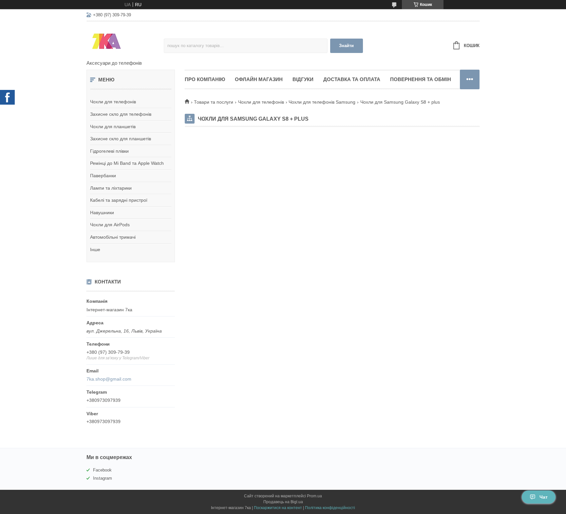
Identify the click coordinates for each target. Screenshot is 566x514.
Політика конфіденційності (330, 507)
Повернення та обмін (420, 79)
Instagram (102, 478)
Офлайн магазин (259, 79)
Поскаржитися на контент (278, 507)
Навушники (102, 212)
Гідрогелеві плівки (109, 151)
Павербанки (103, 175)
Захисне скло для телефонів (120, 114)
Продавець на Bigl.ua (283, 502)
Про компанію (205, 79)
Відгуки (302, 79)
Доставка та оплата (351, 79)
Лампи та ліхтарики (111, 188)
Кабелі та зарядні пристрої (118, 200)
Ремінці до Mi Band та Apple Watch (127, 163)
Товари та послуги (213, 102)
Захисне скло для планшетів (120, 138)
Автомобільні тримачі (113, 237)
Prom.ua (314, 496)
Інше (95, 249)
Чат (543, 497)
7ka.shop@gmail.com (108, 379)
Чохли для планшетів (113, 126)
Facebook (102, 470)
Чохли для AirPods (110, 224)
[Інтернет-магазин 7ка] (125, 41)
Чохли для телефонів (113, 101)
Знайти (346, 45)
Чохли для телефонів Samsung (322, 102)
